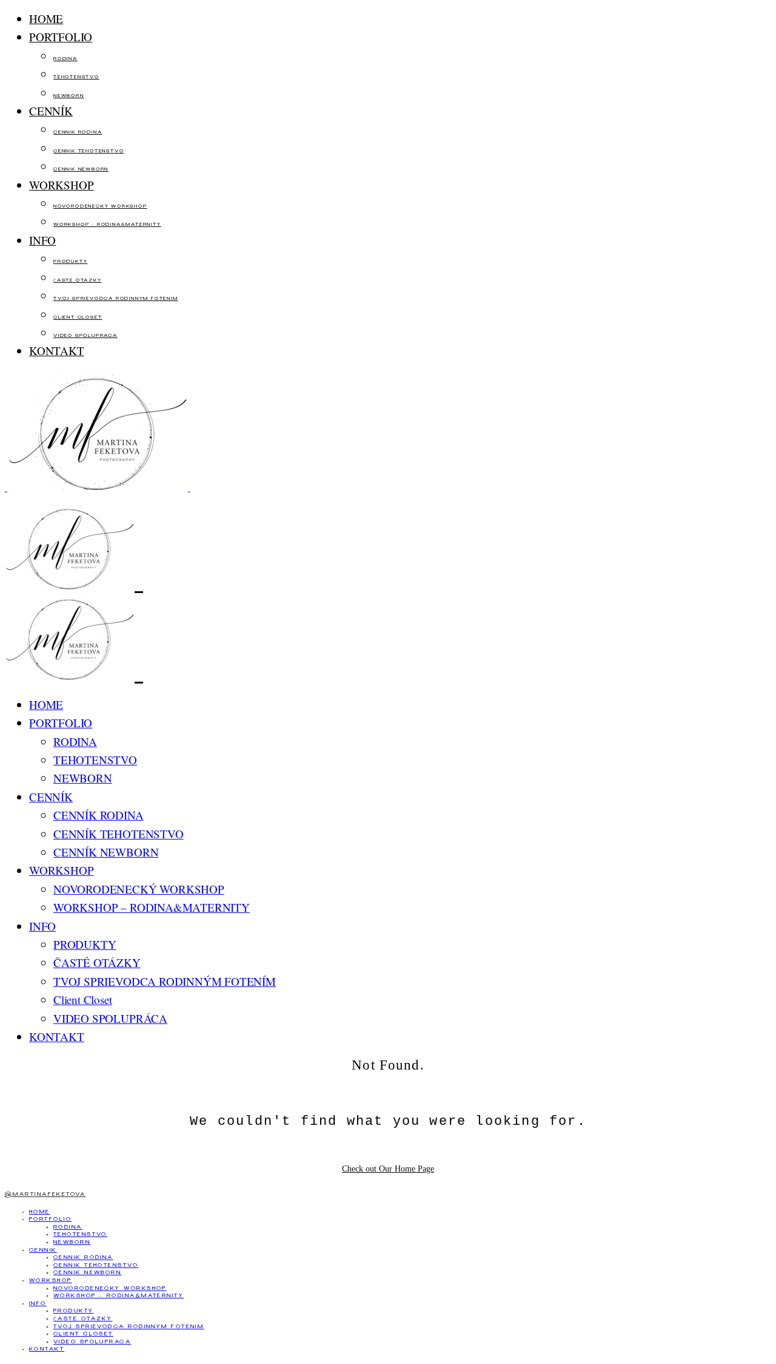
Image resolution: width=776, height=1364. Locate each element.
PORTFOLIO (60, 36)
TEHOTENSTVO (76, 77)
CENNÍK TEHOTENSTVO (88, 151)
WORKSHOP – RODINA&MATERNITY (107, 225)
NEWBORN (68, 96)
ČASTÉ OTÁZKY (77, 280)
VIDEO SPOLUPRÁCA (85, 336)
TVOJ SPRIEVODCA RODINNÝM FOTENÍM (115, 299)
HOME (46, 18)
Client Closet (77, 318)
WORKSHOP (61, 184)
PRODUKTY (70, 262)
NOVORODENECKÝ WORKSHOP (100, 206)
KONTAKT (56, 350)
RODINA (65, 59)
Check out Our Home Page (388, 1168)
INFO (42, 240)
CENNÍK (51, 110)
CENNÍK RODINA (77, 132)
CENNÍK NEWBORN (81, 169)
